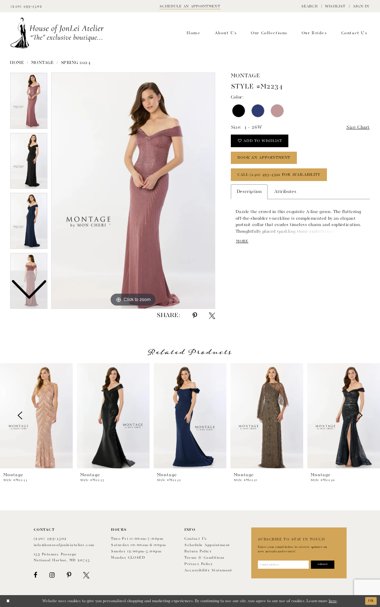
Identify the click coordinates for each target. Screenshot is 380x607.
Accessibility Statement (208, 570)
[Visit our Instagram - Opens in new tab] (52, 575)
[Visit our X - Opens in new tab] (86, 575)
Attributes (285, 191)
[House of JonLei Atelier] (57, 33)
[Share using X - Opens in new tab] (212, 315)
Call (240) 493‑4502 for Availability (279, 174)
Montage (42, 62)
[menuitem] (309, 6)
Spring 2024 (76, 62)
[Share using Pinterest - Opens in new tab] (195, 315)
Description (249, 191)
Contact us (195, 539)
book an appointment (264, 157)
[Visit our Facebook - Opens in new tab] (35, 575)
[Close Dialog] (8, 601)
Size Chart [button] (358, 127)
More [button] (242, 241)
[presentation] (36, 415)
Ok (371, 601)
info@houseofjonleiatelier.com (64, 545)
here (333, 601)
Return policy (198, 551)
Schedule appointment (207, 545)
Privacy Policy (198, 564)
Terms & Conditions (204, 558)
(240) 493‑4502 (50, 539)
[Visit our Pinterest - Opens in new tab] (69, 575)
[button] (309, 6)
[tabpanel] (133, 191)
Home (17, 62)
